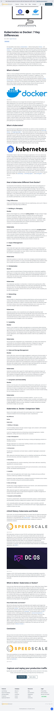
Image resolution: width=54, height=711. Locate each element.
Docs (26, 4)
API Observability (5, 694)
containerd (26, 611)
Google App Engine (16, 132)
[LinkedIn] (49, 703)
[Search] (40, 4)
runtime (16, 608)
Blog (30, 4)
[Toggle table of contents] (52, 709)
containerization (23, 46)
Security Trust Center (45, 694)
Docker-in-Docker (20, 623)
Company (34, 4)
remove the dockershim (37, 613)
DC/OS (16, 545)
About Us (16, 691)
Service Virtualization (6, 692)
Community (30, 697)
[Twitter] (48, 703)
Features (17, 4)
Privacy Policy (43, 691)
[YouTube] (51, 703)
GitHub (29, 696)
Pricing (22, 4)
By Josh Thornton (13, 38)
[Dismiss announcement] (52, 1)
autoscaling (20, 173)
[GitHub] (46, 703)
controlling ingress (28, 173)
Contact (16, 697)
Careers (16, 696)
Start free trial (21, 676)
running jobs (39, 173)
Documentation (31, 692)
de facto (8, 50)
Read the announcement (41, 1)
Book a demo (32, 677)
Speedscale (13, 659)
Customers (17, 694)
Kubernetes (7, 41)
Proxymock (4, 696)
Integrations (30, 694)
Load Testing (4, 691)
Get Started (48, 4)
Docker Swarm (27, 517)
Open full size (9, 99)
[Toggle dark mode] (43, 4)
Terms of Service (44, 692)
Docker (40, 46)
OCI (43, 611)
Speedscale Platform (6, 697)
